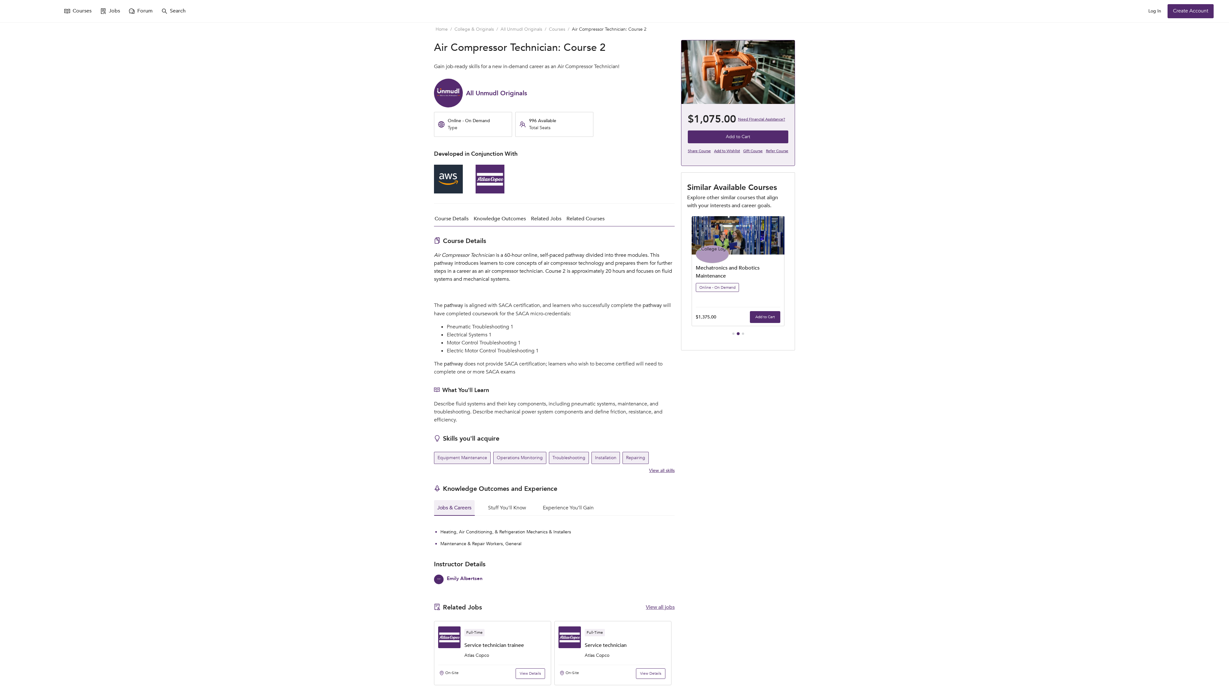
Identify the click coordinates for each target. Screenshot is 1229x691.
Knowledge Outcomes (500, 218)
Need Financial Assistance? (761, 119)
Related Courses (585, 218)
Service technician (485, 645)
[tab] (454, 508)
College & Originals (474, 29)
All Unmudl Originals (521, 29)
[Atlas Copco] (490, 192)
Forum (145, 10)
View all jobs (660, 607)
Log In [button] (1154, 11)
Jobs (114, 10)
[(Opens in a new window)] (34, 11)
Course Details (452, 218)
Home (442, 29)
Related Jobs (546, 218)
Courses (82, 10)
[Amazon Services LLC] (448, 192)
